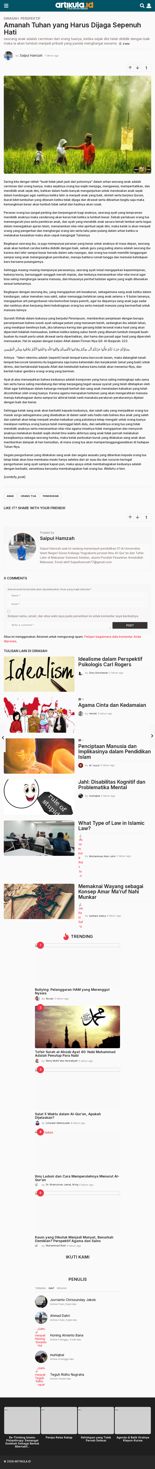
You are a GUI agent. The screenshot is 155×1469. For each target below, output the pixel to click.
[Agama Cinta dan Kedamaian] (39, 715)
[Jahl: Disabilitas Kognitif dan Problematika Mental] (39, 797)
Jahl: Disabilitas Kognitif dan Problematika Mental (111, 784)
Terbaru (40, 1288)
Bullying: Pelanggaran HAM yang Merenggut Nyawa (72, 991)
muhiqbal (57, 1355)
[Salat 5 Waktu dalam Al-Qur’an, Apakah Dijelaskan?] (77, 1089)
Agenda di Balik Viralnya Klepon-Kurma (133, 1439)
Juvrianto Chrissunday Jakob (73, 1300)
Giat (51, 1288)
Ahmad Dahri (60, 1316)
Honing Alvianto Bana (66, 1335)
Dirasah (11, 18)
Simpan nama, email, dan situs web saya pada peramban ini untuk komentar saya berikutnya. (73, 616)
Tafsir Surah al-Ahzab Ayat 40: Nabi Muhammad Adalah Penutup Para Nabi (75, 1053)
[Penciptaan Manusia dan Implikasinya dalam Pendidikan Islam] (39, 756)
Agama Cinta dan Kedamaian (112, 705)
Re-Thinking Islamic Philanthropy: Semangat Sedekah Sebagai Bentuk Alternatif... (22, 1442)
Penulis (77, 1279)
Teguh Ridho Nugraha (67, 1374)
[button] (6, 6)
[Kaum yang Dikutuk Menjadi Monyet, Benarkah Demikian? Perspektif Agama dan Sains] (77, 1212)
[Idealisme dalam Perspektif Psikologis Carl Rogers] (39, 674)
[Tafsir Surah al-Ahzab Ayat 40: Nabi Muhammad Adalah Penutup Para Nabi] (77, 1027)
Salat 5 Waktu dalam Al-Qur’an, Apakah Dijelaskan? (68, 1116)
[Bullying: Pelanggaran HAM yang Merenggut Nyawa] (77, 964)
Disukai (61, 1288)
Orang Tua (28, 495)
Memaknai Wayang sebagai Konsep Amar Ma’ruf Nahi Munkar (110, 891)
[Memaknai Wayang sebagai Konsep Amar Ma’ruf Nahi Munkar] (39, 901)
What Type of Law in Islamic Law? (111, 825)
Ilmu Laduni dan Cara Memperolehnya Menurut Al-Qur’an (77, 1178)
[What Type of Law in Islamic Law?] (39, 838)
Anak (10, 495)
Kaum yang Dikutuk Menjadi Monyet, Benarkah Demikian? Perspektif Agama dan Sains (74, 1239)
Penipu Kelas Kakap (59, 1437)
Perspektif (30, 18)
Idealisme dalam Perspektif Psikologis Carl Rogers (110, 661)
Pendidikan (51, 495)
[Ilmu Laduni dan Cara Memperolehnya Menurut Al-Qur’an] (77, 1151)
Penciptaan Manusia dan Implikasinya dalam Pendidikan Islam (114, 751)
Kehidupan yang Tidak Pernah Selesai (96, 1439)
